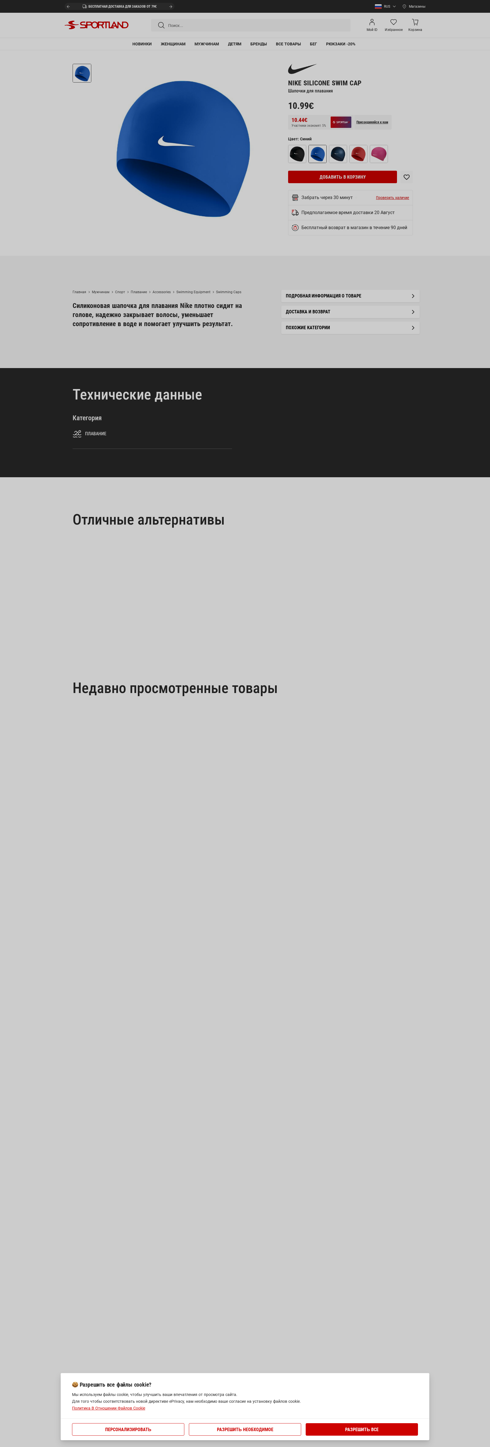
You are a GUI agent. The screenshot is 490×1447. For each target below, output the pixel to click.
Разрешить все (362, 1429)
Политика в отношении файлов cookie (108, 1408)
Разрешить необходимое (245, 1429)
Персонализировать (128, 1429)
